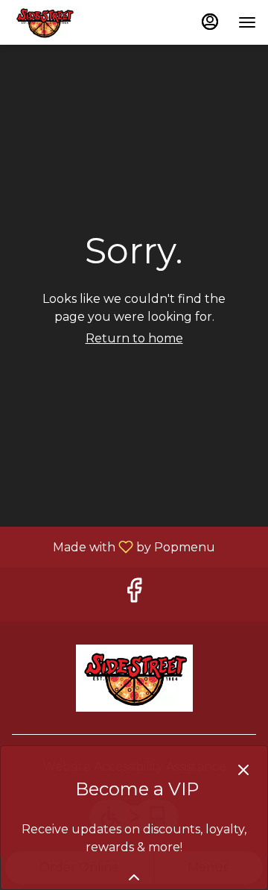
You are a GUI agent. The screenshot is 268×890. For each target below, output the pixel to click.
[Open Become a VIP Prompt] (134, 877)
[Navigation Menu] (247, 22)
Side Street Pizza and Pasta (134, 678)
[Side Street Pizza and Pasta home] (79, 22)
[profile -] (210, 22)
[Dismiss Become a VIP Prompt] (243, 770)
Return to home (134, 338)
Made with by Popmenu (113, 546)
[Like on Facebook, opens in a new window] (134, 594)
